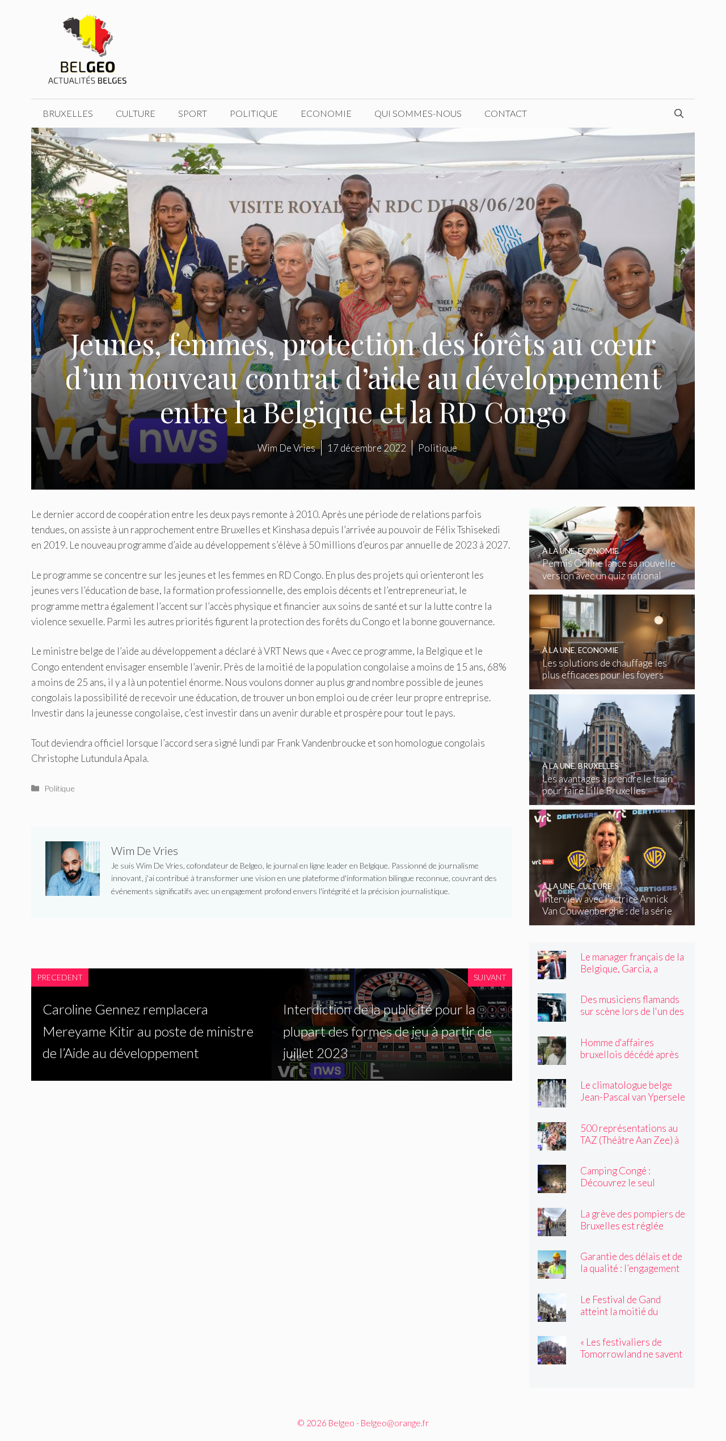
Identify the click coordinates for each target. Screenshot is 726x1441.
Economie (326, 113)
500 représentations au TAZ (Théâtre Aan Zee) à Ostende (629, 1140)
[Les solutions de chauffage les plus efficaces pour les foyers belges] (612, 682)
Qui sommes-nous (418, 113)
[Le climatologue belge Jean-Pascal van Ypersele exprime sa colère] (552, 1100)
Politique (254, 113)
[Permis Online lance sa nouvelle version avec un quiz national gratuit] (612, 582)
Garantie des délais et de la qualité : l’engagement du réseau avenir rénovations (631, 1274)
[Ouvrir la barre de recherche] (679, 113)
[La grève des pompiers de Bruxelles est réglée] (552, 1228)
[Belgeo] (88, 48)
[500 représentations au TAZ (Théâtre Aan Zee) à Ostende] (552, 1143)
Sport (192, 113)
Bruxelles (68, 113)
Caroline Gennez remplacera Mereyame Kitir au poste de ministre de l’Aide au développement (148, 1031)
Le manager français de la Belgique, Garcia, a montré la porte (632, 969)
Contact (505, 113)
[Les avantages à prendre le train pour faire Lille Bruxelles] (612, 797)
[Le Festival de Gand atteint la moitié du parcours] (552, 1314)
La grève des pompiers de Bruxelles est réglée (632, 1220)
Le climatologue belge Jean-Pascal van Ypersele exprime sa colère (632, 1097)
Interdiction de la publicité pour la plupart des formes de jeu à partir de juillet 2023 (387, 1031)
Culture (135, 113)
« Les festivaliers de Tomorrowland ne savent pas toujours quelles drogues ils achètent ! (631, 1360)
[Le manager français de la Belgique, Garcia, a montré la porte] (552, 971)
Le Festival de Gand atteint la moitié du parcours (620, 1311)
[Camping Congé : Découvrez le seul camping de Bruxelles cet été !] (552, 1185)
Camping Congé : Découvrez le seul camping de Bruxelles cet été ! (631, 1188)
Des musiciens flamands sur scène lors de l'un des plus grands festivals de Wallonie (632, 1017)
